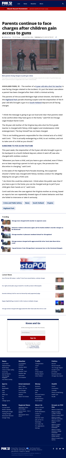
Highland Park (11, 99)
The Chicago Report (57, 368)
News (27, 203)
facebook (53, 448)
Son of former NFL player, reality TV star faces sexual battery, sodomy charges (23, 278)
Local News (5, 363)
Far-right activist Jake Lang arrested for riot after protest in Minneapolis (22, 286)
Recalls (53, 396)
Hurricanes (21, 375)
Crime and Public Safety (27, 37)
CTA (36, 368)
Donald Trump (56, 370)
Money (37, 384)
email (63, 448)
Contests (37, 415)
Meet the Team (39, 418)
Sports (4, 384)
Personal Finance (40, 394)
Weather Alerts (23, 367)
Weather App (22, 373)
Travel (36, 365)
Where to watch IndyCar (56, 421)
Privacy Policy (35, 346)
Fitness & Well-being (57, 392)
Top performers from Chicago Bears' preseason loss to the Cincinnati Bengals (37, 248)
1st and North (6, 407)
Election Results (56, 365)
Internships (38, 422)
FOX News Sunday (7, 379)
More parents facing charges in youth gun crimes (17, 76)
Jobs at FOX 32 (39, 420)
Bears (3, 386)
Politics (54, 361)
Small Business (39, 398)
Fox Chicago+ (22, 390)
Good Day (5, 372)
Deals (36, 390)
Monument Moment (7, 415)
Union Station (39, 376)
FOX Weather (22, 377)
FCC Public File (39, 424)
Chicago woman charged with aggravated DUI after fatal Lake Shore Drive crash (24, 308)
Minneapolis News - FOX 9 (24, 415)
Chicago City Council (57, 376)
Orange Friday (6, 418)
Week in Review (6, 409)
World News (5, 368)
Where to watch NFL (57, 409)
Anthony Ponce (7, 37)
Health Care (55, 394)
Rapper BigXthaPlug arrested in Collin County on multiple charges (20, 301)
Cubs (3, 392)
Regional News (24, 405)
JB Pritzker (54, 372)
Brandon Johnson (56, 374)
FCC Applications (39, 426)
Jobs (36, 392)
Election (54, 363)
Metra (36, 370)
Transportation (39, 363)
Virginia (50, 203)
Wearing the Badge (7, 411)
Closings (21, 369)
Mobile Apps (38, 409)
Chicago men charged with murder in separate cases (29, 221)
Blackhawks (5, 388)
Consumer (38, 388)
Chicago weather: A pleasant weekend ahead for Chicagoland (32, 234)
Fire (3, 396)
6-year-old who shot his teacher (48, 86)
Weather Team (23, 371)
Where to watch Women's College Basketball (56, 431)
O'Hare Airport (39, 372)
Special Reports (6, 374)
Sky (3, 398)
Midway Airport (39, 374)
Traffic (37, 361)
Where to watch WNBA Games (56, 435)
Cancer (53, 386)
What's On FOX (23, 388)
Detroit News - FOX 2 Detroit (25, 411)
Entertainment (24, 384)
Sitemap (37, 428)
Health (54, 384)
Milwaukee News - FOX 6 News (24, 408)
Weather (22, 361)
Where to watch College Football (56, 412)
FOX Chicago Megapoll (5, 376)
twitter (60, 448)
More (41, 4)
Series (4, 405)
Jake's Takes (22, 386)
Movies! (21, 394)
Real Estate (38, 396)
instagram (56, 448)
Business (37, 386)
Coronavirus (55, 388)
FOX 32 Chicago (16, 37)
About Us (38, 405)
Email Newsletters (40, 411)
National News (6, 365)
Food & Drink (22, 392)
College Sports (6, 400)
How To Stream (39, 407)
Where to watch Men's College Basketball (56, 426)
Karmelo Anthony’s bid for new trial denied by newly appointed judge (21, 293)
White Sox (5, 394)
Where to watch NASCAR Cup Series (57, 418)
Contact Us (38, 413)
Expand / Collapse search (63, 3)
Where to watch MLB (57, 415)
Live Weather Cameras (22, 364)
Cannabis (54, 390)
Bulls (3, 390)
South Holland (36, 102)
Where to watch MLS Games (57, 439)
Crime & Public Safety (8, 370)
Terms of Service (34, 347)
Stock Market (38, 400)
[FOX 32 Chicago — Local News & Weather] (7, 4)
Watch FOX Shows (24, 396)
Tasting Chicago (6, 413)
